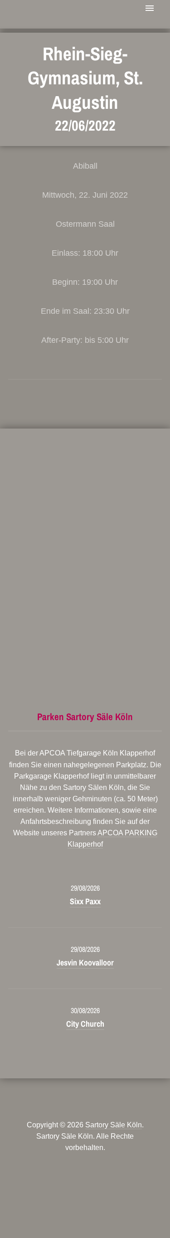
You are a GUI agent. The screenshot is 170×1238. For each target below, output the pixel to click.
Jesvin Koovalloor (85, 962)
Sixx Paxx (85, 901)
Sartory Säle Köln (113, 1125)
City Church (85, 1023)
